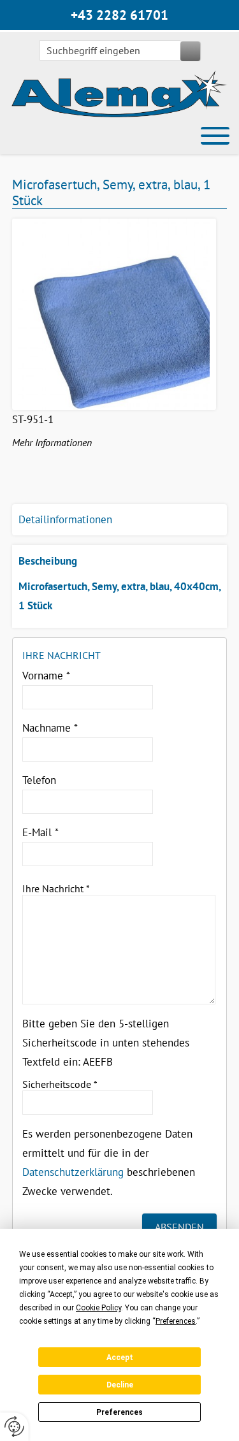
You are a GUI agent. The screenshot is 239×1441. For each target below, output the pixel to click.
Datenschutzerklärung (73, 1172)
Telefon (39, 780)
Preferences (119, 1412)
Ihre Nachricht (56, 888)
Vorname (46, 676)
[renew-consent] (14, 1426)
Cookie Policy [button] (98, 1307)
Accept (119, 1357)
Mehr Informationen (52, 442)
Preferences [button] (176, 1321)
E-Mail (40, 832)
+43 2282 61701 (119, 15)
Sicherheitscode (60, 1084)
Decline (119, 1384)
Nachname (50, 728)
